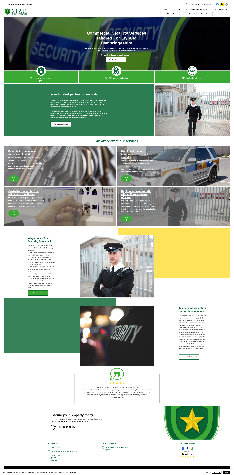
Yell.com (120, 397)
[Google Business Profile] (226, 4)
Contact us (106, 55)
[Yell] (222, 4)
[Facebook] (217, 4)
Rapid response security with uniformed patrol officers (136, 194)
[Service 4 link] (13, 213)
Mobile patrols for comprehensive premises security (136, 154)
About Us (191, 348)
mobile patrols (93, 113)
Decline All (217, 472)
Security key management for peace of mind (24, 152)
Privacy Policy (72, 472)
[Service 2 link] (126, 178)
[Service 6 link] (126, 218)
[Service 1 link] (13, 178)
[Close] (232, 472)
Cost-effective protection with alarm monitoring (23, 193)
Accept (226, 472)
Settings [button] (208, 472)
